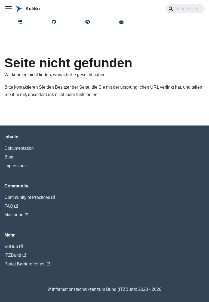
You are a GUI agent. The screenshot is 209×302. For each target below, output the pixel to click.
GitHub (11, 246)
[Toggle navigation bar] (8, 9)
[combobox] (185, 8)
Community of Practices (27, 197)
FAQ (8, 206)
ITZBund (12, 255)
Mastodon (13, 215)
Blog (8, 157)
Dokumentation (19, 148)
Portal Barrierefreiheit (24, 264)
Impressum (15, 165)
